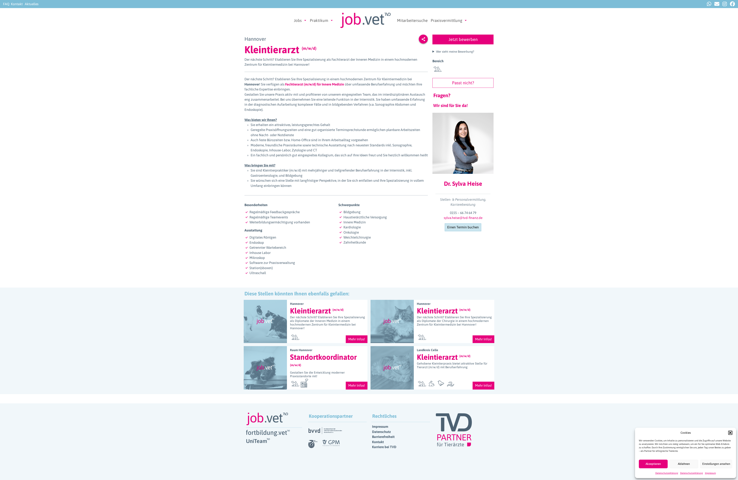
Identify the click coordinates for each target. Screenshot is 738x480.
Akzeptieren (653, 463)
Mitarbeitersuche (412, 20)
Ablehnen (684, 463)
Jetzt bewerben (463, 39)
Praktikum (319, 20)
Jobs (298, 20)
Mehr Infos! (356, 339)
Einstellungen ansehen (716, 463)
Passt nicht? (463, 82)
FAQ (6, 4)
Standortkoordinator (323, 360)
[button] (730, 433)
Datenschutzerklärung (666, 473)
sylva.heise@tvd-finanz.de (463, 218)
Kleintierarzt (317, 311)
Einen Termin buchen (463, 227)
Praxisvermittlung (446, 20)
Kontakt (17, 4)
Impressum (710, 473)
